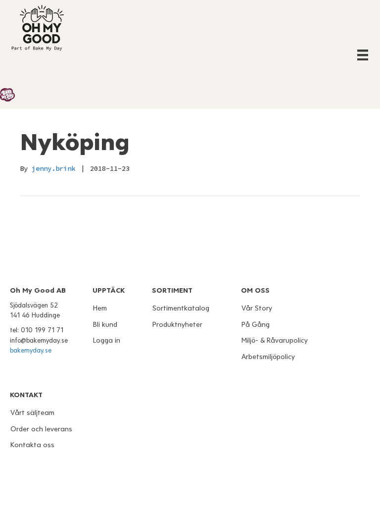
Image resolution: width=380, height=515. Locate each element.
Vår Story (256, 308)
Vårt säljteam (32, 412)
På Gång (255, 324)
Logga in (106, 340)
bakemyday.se (30, 350)
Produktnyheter (177, 324)
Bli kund (105, 324)
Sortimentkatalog (180, 308)
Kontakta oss (32, 445)
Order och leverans (41, 429)
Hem (100, 308)
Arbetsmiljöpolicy (268, 356)
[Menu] (362, 55)
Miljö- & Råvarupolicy (274, 340)
